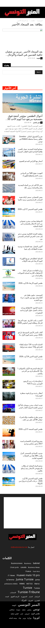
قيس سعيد (14, 613)
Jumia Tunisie (25, 579)
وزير (24, 618)
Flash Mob (36, 571)
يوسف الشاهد (13, 618)
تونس (36, 609)
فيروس (27, 614)
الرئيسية (39, 21)
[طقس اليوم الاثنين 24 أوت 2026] (8, 359)
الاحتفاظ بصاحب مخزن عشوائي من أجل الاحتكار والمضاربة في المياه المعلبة (31, 223)
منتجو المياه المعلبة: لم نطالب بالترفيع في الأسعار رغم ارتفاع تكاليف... (31, 468)
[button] (41, 3)
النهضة (14, 605)
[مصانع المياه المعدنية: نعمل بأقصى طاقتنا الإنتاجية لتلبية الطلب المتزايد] (8, 152)
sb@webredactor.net (19, 547)
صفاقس (11, 610)
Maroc (37, 583)
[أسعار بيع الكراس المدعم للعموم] (8, 164)
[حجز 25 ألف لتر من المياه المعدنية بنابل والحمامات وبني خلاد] (8, 188)
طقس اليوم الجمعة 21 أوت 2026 (30, 429)
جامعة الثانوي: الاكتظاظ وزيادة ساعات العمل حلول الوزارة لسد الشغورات (31, 310)
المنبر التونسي (29, 604)
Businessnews (16, 563)
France (28, 571)
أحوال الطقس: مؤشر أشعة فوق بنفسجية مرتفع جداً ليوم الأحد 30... (24, 117)
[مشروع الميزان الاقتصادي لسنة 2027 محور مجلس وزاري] (8, 444)
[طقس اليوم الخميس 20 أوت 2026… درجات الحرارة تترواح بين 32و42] (8, 481)
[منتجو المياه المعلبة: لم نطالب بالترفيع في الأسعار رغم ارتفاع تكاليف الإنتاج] (8, 469)
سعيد (24, 609)
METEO (29, 583)
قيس (21, 614)
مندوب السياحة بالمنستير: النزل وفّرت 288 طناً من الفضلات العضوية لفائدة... (31, 455)
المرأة (24, 600)
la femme (10, 579)
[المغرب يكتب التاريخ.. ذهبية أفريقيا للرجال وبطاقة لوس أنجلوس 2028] (8, 323)
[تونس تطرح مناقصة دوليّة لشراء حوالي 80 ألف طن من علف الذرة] (8, 420)
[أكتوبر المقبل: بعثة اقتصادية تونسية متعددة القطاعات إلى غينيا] (8, 249)
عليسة (38, 58)
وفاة (20, 618)
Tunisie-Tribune (29, 592)
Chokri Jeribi (14, 567)
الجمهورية (24, 596)
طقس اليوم (35, 613)
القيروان (30, 600)
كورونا (36, 617)
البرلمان (37, 596)
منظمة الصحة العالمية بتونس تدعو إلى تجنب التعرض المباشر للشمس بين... (30, 236)
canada (23, 567)
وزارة (29, 618)
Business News (34, 567)
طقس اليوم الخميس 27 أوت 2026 (30, 209)
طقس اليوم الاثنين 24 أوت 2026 (30, 356)
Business (27, 563)
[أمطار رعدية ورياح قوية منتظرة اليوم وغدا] (8, 396)
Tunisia (37, 588)
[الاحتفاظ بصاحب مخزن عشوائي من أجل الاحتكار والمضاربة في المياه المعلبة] (8, 224)
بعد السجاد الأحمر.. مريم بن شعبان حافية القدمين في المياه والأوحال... (23, 53)
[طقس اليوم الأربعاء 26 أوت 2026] (8, 286)
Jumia (37, 579)
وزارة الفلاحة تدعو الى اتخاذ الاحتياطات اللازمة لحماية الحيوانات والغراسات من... (30, 273)
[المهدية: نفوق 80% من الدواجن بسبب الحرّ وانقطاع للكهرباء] (8, 176)
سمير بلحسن (36, 122)
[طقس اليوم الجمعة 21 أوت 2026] (8, 432)
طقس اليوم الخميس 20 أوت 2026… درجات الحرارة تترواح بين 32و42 (30, 480)
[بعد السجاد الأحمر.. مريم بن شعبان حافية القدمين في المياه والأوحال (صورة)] (22, 39)
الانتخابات (13, 592)
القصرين (37, 600)
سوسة (18, 610)
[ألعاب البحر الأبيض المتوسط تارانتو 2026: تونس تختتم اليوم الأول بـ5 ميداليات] (8, 335)
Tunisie (27, 587)
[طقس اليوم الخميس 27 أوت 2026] (8, 212)
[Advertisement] (22, 512)
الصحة (7, 596)
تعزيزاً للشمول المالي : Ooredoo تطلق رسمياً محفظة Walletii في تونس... (30, 139)
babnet (36, 563)
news (22, 583)
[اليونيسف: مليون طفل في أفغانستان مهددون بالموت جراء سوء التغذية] (8, 298)
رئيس (29, 609)
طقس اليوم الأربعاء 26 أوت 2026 (30, 283)
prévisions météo (11, 584)
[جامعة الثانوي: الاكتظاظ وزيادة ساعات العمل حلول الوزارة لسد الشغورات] (8, 311)
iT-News (11, 575)
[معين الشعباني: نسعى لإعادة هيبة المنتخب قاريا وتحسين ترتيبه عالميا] (8, 200)
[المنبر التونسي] (22, 13)
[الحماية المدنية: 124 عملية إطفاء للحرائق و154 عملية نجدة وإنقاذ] (8, 347)
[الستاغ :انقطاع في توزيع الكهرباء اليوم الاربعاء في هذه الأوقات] (8, 261)
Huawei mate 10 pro (28, 575)
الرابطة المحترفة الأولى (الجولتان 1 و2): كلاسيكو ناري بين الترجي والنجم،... (29, 370)
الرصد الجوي (15, 596)
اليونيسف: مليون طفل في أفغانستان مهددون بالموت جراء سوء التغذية (31, 297)
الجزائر (31, 596)
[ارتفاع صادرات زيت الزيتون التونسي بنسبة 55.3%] (8, 384)
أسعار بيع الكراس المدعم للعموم (30, 161)
